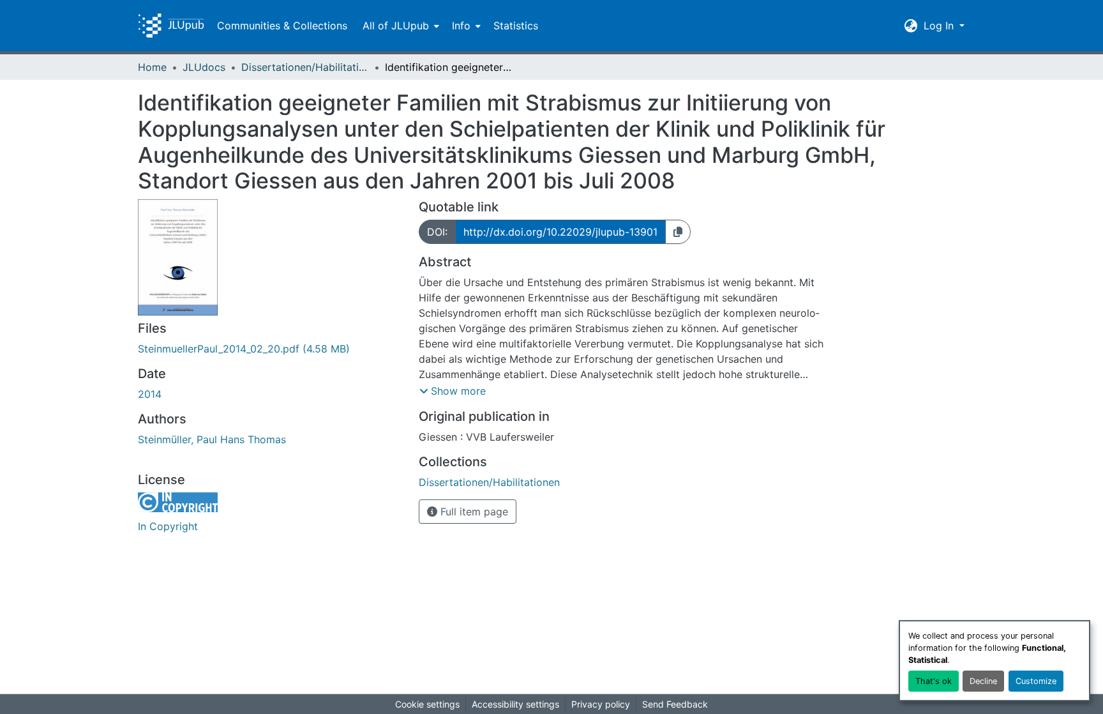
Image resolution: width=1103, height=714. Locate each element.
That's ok (933, 681)
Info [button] (461, 25)
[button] (171, 25)
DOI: (437, 231)
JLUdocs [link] (204, 67)
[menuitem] (399, 25)
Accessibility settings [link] (515, 704)
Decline (983, 681)
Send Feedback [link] (675, 704)
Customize (1036, 681)
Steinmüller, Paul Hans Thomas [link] (212, 439)
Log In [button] (940, 25)
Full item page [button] (472, 511)
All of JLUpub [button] (396, 25)
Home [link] (152, 67)
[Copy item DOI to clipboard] (678, 232)
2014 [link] (149, 394)
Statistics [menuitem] (515, 25)
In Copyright (168, 526)
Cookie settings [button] (427, 704)
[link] (270, 348)
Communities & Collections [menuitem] (282, 25)
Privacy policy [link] (600, 704)
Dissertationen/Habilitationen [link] (305, 67)
